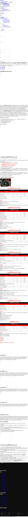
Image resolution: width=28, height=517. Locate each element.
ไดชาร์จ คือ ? (3, 477)
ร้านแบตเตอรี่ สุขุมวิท (4, 498)
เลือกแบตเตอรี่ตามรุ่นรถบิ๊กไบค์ (7, 10)
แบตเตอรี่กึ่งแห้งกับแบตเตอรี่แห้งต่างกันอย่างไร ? (4, 475)
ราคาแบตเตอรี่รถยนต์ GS (6, 3)
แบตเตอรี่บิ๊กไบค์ (3, 8)
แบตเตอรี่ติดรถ (3, 478)
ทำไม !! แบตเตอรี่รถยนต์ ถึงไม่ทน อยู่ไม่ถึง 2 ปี (3, 486)
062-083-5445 (1, 511)
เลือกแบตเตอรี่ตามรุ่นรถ (4, 1)
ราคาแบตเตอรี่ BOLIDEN (6, 5)
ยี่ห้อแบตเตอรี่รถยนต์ (4, 2)
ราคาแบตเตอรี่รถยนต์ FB (6, 4)
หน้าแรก (2, 0)
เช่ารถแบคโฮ (3, 499)
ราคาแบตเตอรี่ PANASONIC (6, 6)
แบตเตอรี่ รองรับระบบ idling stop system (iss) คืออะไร (4, 480)
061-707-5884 (4, 510)
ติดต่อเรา (2, 30)
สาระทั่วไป (2, 29)
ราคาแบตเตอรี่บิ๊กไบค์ (5, 9)
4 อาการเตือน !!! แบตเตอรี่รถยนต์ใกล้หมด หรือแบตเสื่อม (4, 490)
